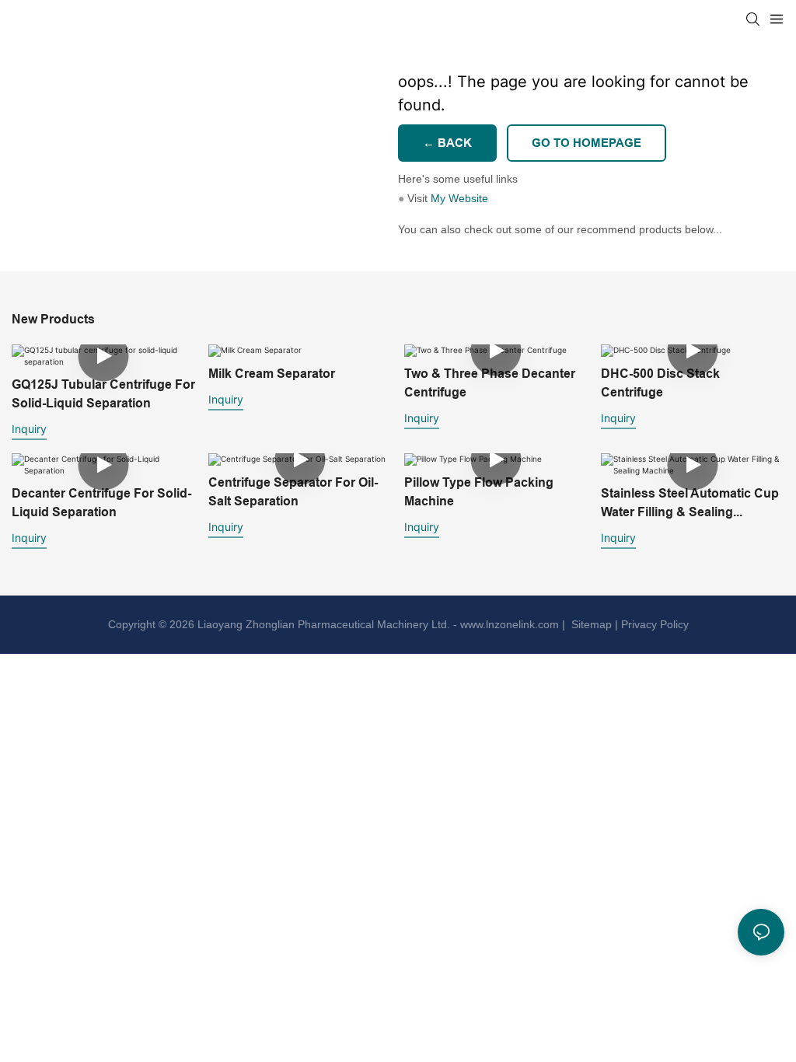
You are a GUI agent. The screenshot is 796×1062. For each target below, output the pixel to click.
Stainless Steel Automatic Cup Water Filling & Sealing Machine (690, 504)
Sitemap (590, 624)
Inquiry (29, 428)
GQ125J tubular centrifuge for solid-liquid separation (103, 393)
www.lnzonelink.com (508, 624)
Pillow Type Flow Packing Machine (478, 491)
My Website (459, 198)
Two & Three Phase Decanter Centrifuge (489, 383)
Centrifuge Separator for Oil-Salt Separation (293, 491)
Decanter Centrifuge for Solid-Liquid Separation (101, 502)
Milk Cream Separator (271, 373)
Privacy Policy (655, 624)
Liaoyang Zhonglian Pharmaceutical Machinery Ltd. (323, 624)
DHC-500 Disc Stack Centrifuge (660, 383)
